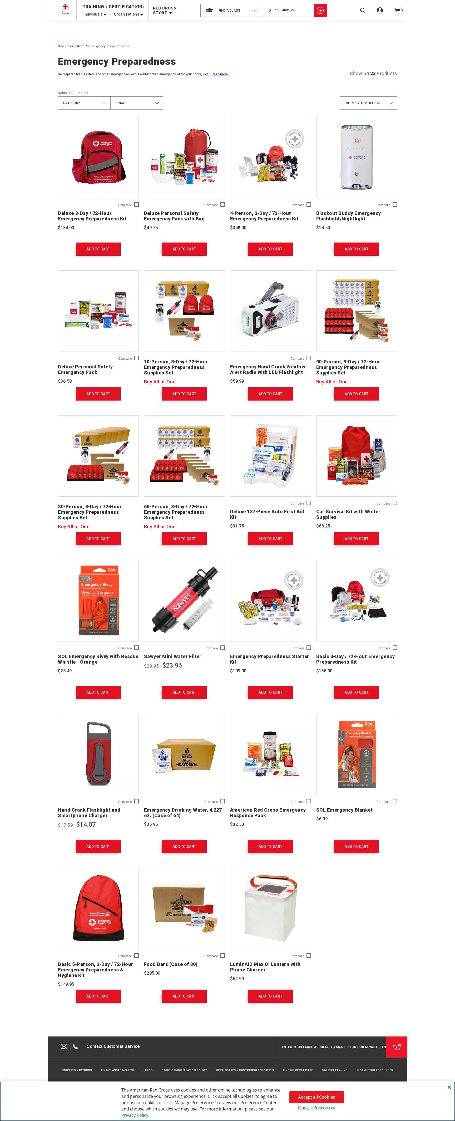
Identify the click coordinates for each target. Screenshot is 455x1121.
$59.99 (237, 381)
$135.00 (324, 670)
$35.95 (151, 824)
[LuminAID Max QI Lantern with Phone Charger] (270, 908)
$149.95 (66, 984)
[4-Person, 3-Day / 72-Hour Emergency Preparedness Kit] (270, 157)
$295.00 (152, 973)
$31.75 (237, 526)
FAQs (148, 1070)
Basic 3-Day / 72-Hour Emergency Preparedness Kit (355, 659)
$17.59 (65, 825)
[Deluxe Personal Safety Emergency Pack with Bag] (184, 157)
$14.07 (86, 824)
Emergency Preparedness (109, 46)
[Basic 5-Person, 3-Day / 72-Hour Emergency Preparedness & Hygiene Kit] (98, 908)
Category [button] (71, 103)
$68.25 (323, 526)
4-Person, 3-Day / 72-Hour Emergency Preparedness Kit (264, 215)
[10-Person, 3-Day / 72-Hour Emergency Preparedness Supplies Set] (184, 311)
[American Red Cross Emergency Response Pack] (270, 754)
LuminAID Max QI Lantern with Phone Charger (265, 966)
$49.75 (151, 227)
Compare (125, 205)
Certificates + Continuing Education (245, 1070)
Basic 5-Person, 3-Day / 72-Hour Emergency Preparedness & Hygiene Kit (95, 969)
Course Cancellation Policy (184, 1070)
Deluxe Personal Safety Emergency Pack (85, 369)
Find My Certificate (298, 1070)
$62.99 (237, 978)
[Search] (362, 13)
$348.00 (238, 227)
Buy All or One (160, 381)
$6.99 (322, 818)
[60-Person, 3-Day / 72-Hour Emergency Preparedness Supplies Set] (184, 456)
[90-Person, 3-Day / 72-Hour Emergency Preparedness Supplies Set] (356, 311)
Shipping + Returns (77, 1070)
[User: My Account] (380, 13)
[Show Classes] (320, 10)
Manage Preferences (316, 1107)
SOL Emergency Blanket (344, 810)
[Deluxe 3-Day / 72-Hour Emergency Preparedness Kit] (98, 157)
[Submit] (396, 1047)
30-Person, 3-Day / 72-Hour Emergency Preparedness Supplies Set (90, 512)
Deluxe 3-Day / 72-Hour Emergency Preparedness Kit (92, 215)
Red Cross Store (71, 46)
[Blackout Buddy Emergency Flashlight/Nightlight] (356, 157)
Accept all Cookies (316, 1097)
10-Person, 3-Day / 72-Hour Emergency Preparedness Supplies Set (176, 367)
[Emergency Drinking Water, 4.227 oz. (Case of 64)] (184, 754)
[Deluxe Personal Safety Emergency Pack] (98, 311)
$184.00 (66, 227)
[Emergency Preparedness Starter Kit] (270, 600)
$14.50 (323, 227)
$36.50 (65, 381)
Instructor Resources (375, 1070)
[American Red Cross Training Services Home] (65, 9)
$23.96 (172, 665)
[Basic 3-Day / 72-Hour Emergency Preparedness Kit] (356, 600)
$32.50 (237, 824)
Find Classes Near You (118, 1070)
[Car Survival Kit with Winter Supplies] (356, 456)
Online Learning (335, 1070)
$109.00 (238, 670)
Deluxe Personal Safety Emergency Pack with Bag (174, 215)
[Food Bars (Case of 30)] (184, 908)
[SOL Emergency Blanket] (356, 754)
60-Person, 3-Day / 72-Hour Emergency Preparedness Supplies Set (176, 512)
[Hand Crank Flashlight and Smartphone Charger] (98, 754)
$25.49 (65, 670)
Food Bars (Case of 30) (171, 964)
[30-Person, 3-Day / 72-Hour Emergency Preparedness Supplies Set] (98, 456)
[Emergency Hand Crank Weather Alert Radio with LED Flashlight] (270, 311)
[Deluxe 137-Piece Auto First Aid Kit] (270, 456)
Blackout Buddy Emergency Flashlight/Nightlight (348, 215)
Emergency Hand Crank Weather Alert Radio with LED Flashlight (268, 369)
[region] (227, 1101)
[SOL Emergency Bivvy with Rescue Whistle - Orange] (98, 600)
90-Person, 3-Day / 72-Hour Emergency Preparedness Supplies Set (348, 367)
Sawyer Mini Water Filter (173, 656)
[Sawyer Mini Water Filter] (184, 600)
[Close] (449, 1087)
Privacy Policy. (135, 1115)
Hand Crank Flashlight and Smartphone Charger (89, 812)
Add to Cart (98, 249)
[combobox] (231, 10)
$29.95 (151, 666)
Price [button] (120, 103)
